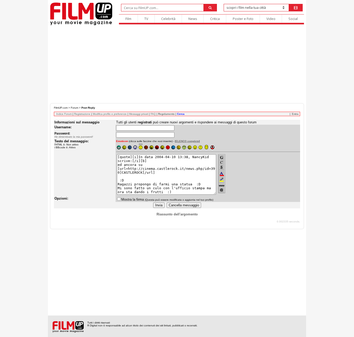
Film (128, 18)
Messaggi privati (138, 114)
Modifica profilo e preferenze (110, 114)
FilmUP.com (61, 107)
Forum (74, 107)
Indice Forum (64, 114)
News (192, 18)
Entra (295, 114)
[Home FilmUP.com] (81, 24)
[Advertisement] (177, 64)
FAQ (153, 114)
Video (270, 18)
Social (293, 18)
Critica (215, 18)
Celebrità (168, 18)
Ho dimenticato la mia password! (73, 136)
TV (146, 18)
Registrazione (82, 114)
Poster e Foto (243, 18)
